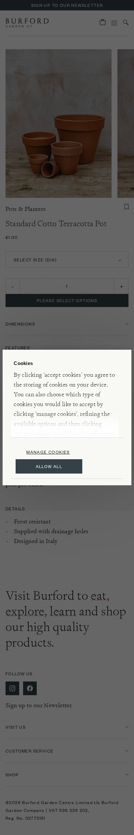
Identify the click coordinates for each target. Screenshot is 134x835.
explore (25, 611)
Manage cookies (48, 452)
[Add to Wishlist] (126, 207)
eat (98, 595)
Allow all (49, 466)
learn (63, 611)
